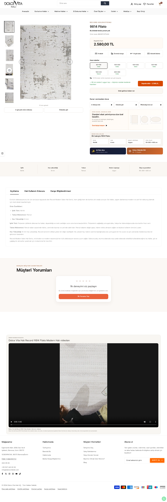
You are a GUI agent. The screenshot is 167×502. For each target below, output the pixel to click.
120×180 (154, 65)
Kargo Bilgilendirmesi (61, 191)
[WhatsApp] (164, 499)
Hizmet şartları (36, 489)
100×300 (136, 65)
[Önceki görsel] (22, 62)
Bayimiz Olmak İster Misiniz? (94, 459)
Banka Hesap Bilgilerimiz (52, 459)
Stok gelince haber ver (126, 91)
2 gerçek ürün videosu (23, 110)
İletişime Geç (88, 448)
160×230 (99, 72)
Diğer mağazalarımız (9, 459)
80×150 (98, 65)
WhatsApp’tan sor (146, 105)
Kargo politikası (49, 489)
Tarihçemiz (47, 448)
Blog (85, 462)
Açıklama (14, 191)
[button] (108, 151)
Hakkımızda (47, 455)
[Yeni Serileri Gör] (2, 153)
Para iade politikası (8, 489)
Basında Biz (47, 451)
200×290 (117, 72)
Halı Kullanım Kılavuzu (34, 191)
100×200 (117, 65)
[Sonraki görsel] (69, 62)
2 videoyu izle (95, 105)
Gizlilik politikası (23, 489)
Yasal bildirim (62, 489)
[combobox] (79, 3)
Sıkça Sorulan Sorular (91, 455)
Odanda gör (63, 110)
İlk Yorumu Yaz (83, 296)
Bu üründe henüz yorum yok (100, 31)
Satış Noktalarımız (90, 451)
